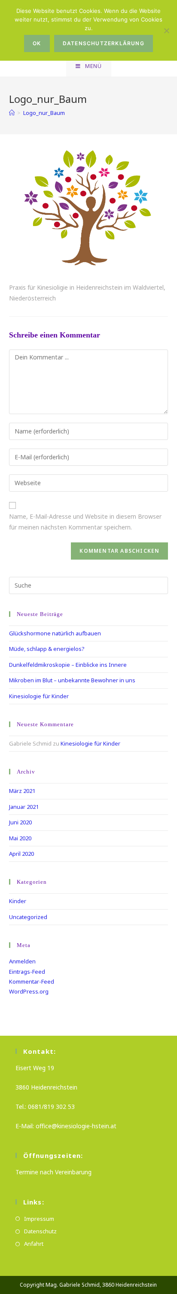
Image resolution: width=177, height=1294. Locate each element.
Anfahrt (33, 1244)
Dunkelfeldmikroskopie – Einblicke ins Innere (68, 665)
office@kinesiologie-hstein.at (76, 1126)
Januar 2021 (24, 807)
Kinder (17, 901)
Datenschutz (40, 1231)
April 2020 (21, 854)
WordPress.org (29, 991)
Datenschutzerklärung (103, 43)
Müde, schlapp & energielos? (47, 649)
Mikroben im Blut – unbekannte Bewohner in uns (72, 680)
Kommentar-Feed (31, 981)
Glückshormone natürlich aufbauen (55, 633)
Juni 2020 (20, 822)
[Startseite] (12, 113)
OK (37, 43)
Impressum (39, 1219)
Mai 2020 (20, 838)
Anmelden (22, 961)
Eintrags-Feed (27, 971)
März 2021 (22, 791)
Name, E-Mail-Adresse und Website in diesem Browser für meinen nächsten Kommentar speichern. (85, 521)
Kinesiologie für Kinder (39, 696)
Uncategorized (28, 917)
